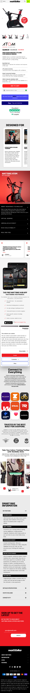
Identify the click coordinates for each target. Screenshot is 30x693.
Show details (22, 351)
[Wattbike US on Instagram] (12, 667)
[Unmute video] (22, 460)
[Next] (27, 18)
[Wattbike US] (15, 1)
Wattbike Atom (15, 488)
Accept (15, 355)
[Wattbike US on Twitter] (17, 667)
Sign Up (18, 635)
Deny (15, 363)
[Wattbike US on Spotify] (15, 667)
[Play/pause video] (22, 464)
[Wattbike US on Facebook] (10, 667)
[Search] (25, 1)
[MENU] (0, 1)
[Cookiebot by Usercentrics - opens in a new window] (22, 329)
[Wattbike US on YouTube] (20, 667)
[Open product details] (22, 491)
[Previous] (2, 18)
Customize (14, 359)
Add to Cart (15, 86)
